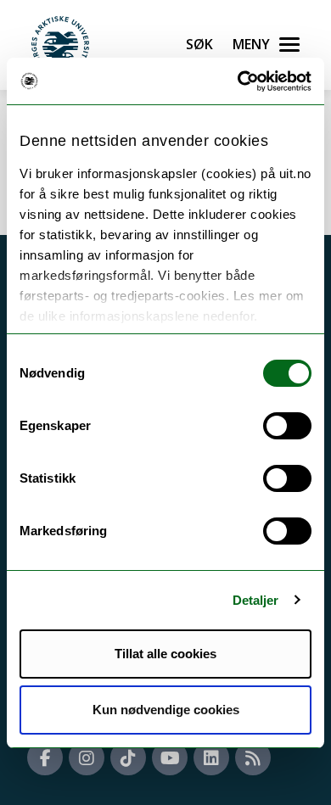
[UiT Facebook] (45, 757)
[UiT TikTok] (128, 757)
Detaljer (256, 600)
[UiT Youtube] (170, 757)
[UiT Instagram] (86, 757)
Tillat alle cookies (165, 653)
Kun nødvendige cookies (166, 709)
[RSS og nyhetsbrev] (253, 757)
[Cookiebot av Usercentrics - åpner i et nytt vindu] (238, 81)
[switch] (287, 425)
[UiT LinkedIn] (211, 757)
